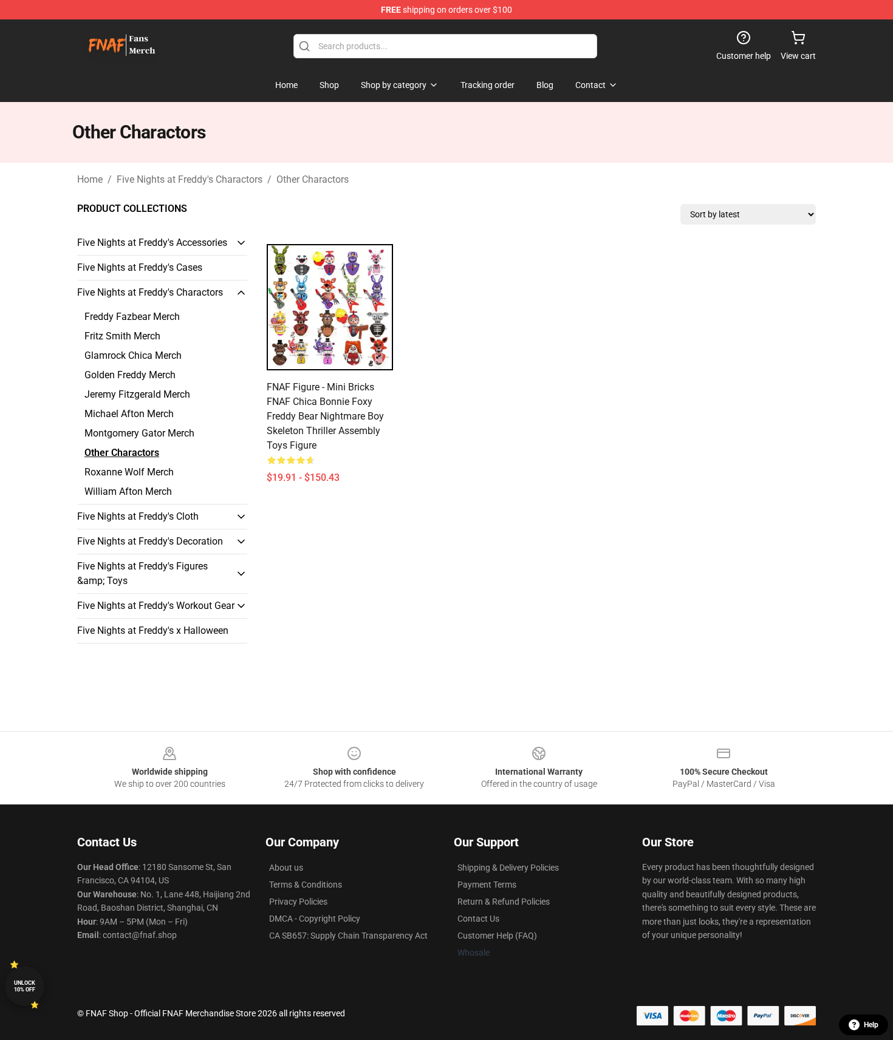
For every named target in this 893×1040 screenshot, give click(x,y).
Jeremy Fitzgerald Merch (137, 394)
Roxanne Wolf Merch (129, 472)
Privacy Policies (298, 901)
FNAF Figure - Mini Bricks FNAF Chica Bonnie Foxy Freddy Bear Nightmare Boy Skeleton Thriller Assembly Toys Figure (325, 416)
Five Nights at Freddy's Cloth (138, 516)
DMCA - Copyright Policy (314, 918)
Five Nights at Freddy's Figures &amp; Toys (142, 573)
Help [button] (871, 1025)
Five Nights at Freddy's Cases (139, 267)
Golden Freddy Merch (130, 375)
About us (286, 867)
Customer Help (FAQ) (497, 935)
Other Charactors (312, 179)
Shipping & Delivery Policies (508, 867)
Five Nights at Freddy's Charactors (189, 179)
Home (90, 179)
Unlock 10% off (24, 986)
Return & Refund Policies (503, 901)
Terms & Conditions (305, 884)
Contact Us (478, 918)
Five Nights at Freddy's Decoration (150, 541)
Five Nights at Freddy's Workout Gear (155, 605)
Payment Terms (486, 884)
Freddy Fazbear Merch (132, 316)
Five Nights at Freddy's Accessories (152, 242)
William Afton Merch (128, 491)
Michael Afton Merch (129, 414)
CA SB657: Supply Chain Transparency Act (348, 935)
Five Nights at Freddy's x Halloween (152, 630)
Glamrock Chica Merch (133, 355)
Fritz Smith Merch (122, 336)
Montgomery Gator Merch (139, 433)
